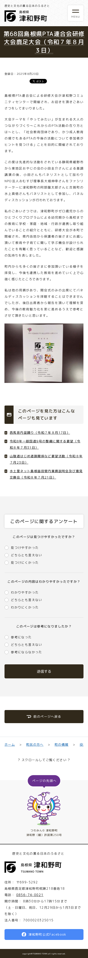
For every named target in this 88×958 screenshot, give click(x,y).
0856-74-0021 (30, 895)
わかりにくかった (25, 607)
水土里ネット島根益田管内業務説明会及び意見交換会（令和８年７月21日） (46, 474)
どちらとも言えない (26, 555)
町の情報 (62, 744)
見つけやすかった (25, 547)
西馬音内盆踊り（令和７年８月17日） (40, 432)
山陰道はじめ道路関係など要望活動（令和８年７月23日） (46, 459)
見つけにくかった (25, 562)
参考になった (21, 637)
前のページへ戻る (47, 716)
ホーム (10, 744)
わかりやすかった (25, 592)
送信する (44, 671)
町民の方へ (34, 744)
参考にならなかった (26, 652)
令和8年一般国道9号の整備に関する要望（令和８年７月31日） (45, 444)
